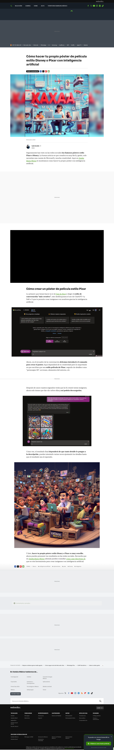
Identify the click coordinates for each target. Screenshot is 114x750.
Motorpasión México (69, 737)
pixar (64, 566)
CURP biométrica (82, 665)
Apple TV (79, 45)
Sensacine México (43, 737)
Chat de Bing (60, 294)
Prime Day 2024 (15, 686)
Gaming (28, 6)
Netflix (73, 45)
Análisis (29, 677)
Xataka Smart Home (14, 723)
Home (36, 6)
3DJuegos (27, 715)
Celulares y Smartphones (30, 682)
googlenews (100, 6)
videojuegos (30, 689)
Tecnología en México (33, 686)
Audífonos (61, 45)
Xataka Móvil (14, 718)
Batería (86, 45)
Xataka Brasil (14, 739)
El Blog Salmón (97, 715)
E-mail (49, 71)
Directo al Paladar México (56, 737)
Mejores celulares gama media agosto (32, 665)
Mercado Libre (27, 45)
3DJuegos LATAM (28, 737)
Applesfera (13, 720)
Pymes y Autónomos (96, 718)
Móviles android (47, 686)
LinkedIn (88, 693)
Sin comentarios (33, 71)
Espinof (40, 718)
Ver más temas (15, 694)
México (13, 689)
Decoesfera (82, 718)
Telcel (44, 689)
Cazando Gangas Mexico (47, 677)
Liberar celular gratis (94, 665)
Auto (42, 6)
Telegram (78, 693)
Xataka (12, 715)
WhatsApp (43, 45)
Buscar (100, 701)
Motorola (35, 45)
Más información (69, 748)
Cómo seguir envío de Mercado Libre (54, 665)
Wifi (68, 45)
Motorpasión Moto (70, 718)
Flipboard (46, 71)
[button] (36, 146)
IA (48, 45)
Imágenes (78, 566)
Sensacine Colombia (41, 739)
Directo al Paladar (56, 715)
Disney (71, 566)
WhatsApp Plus (71, 665)
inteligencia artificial (44, 566)
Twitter (91, 6)
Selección (18, 6)
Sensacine (41, 715)
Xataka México (15, 737)
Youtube (94, 6)
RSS (82, 693)
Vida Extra (27, 718)
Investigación (14, 677)
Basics (34, 566)
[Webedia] (100, 1)
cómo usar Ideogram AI (75, 559)
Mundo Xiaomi (14, 726)
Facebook (88, 6)
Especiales (14, 681)
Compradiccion (83, 720)
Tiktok (103, 6)
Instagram (97, 6)
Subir (98, 708)
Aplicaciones (56, 566)
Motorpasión (69, 715)
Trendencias (82, 715)
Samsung (54, 45)
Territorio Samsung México (57, 6)
